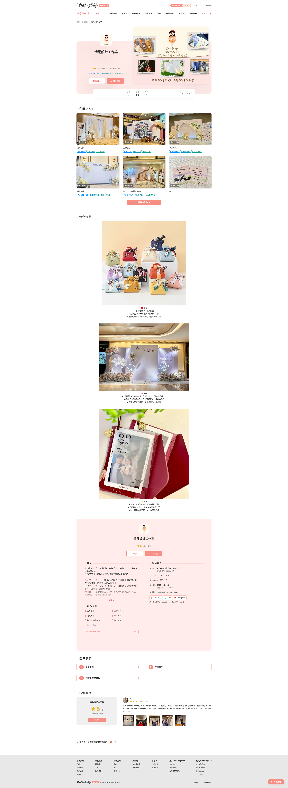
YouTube (199, 774)
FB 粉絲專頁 (200, 764)
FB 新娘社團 (200, 768)
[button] (109, 667)
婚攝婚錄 (79, 774)
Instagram (200, 771)
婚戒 (115, 768)
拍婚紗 (78, 764)
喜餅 (115, 764)
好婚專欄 (135, 768)
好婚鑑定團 (136, 764)
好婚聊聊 (155, 764)
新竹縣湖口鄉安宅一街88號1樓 (169, 568)
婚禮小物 (117, 771)
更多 (128, 711)
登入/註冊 (208, 5)
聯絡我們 (197, 782)
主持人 (97, 768)
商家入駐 (172, 764)
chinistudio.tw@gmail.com (168, 592)
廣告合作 (172, 768)
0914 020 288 (163, 585)
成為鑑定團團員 (174, 771)
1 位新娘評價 (106, 68)
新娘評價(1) (147, 546)
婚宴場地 (98, 764)
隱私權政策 (208, 782)
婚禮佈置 (85, 22)
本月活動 (208, 13)
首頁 (78, 22)
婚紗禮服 (79, 768)
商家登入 (197, 5)
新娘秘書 (79, 771)
